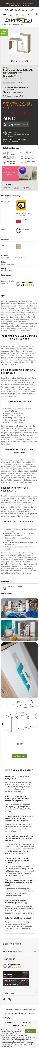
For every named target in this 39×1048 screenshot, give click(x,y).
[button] (12, 61)
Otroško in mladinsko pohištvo (16, 24)
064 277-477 (28, 9)
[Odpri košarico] (35, 15)
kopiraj (24, 124)
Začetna (4, 24)
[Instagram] (9, 1000)
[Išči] (32, 15)
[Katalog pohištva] (11, 15)
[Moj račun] (22, 15)
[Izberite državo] (28, 15)
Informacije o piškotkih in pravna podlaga (14, 1035)
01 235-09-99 (13, 9)
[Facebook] (4, 1000)
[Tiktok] (14, 999)
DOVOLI (30, 1031)
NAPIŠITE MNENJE (19, 756)
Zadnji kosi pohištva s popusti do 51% (20, 3)
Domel (6, 68)
